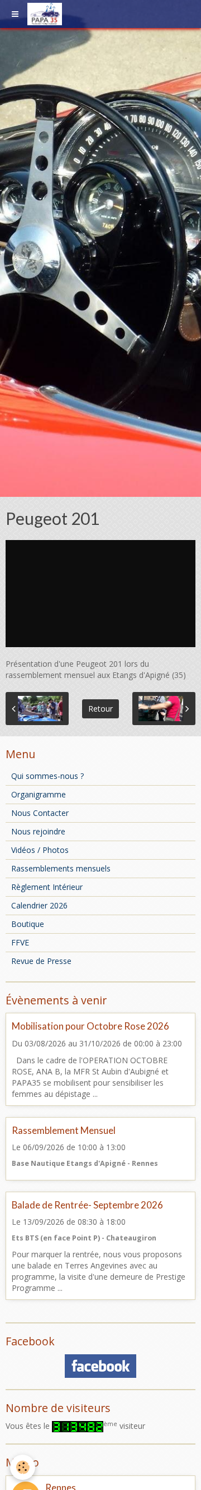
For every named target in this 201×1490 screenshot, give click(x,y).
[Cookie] (22, 1467)
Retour (100, 708)
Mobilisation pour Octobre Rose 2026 (90, 1026)
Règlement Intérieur (47, 887)
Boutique (27, 924)
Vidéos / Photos (40, 850)
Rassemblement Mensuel (64, 1130)
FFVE (20, 942)
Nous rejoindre (38, 831)
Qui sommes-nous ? (47, 776)
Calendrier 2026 (39, 905)
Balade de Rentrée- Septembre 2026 (87, 1205)
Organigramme (38, 794)
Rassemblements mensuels (61, 868)
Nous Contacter (40, 813)
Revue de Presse (41, 961)
